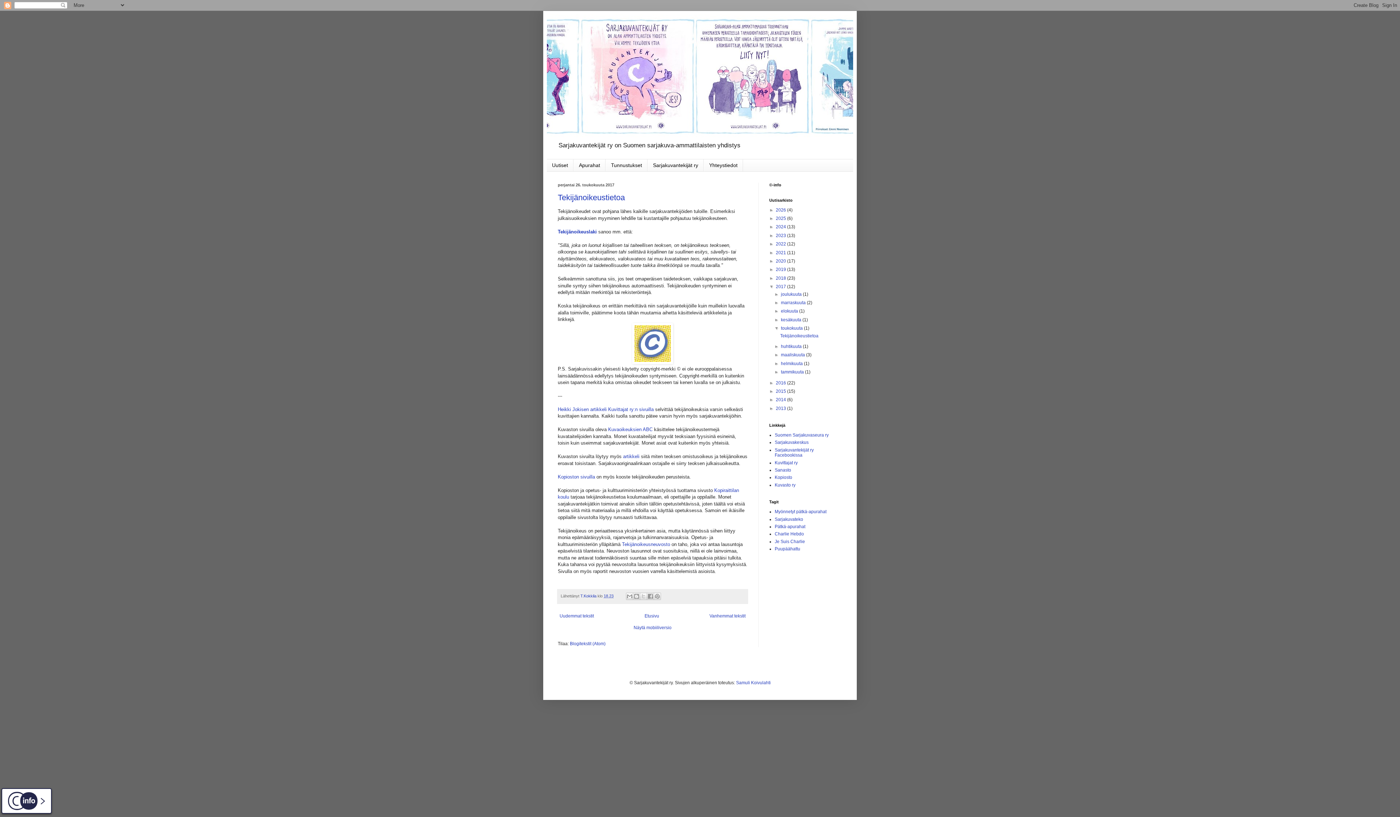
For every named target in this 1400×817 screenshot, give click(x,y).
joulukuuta (792, 294)
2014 (781, 399)
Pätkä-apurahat (790, 526)
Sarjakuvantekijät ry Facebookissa (794, 453)
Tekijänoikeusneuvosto (646, 544)
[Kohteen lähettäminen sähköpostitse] (629, 596)
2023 (781, 235)
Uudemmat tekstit (577, 616)
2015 (781, 391)
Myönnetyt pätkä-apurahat (801, 511)
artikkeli (631, 456)
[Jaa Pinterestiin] (657, 596)
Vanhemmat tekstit (727, 616)
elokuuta (790, 311)
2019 (781, 269)
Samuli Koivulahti (753, 682)
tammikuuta (793, 372)
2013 (781, 408)
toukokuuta (792, 328)
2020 (781, 261)
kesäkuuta (791, 319)
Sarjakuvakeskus (792, 442)
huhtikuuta (792, 346)
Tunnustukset (626, 165)
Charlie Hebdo (789, 534)
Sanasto (783, 470)
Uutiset (560, 165)
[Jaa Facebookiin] (650, 596)
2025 (781, 218)
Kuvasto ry (785, 485)
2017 (781, 286)
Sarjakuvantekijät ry (675, 165)
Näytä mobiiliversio (653, 627)
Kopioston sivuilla (576, 477)
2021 (781, 252)
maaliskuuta (793, 354)
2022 (781, 244)
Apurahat (589, 165)
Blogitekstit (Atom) (588, 643)
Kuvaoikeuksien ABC (630, 429)
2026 (781, 210)
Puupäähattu (787, 548)
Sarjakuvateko (789, 519)
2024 (781, 226)
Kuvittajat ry (786, 462)
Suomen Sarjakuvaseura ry (802, 435)
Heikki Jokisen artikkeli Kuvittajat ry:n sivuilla (606, 409)
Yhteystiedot (723, 165)
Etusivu (652, 616)
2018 (781, 278)
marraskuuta (794, 302)
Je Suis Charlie (790, 541)
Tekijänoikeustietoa (591, 197)
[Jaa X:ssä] (643, 596)
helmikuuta (792, 363)
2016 (781, 383)
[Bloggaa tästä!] (636, 596)
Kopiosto (783, 477)
